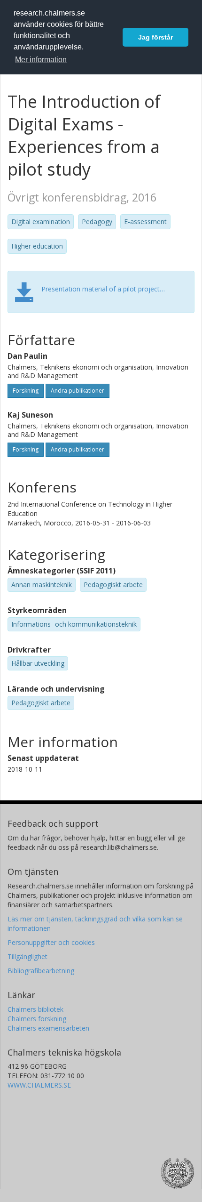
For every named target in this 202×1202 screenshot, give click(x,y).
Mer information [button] (41, 60)
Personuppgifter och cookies (51, 942)
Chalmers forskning (37, 1018)
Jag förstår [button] (155, 37)
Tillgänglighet (27, 956)
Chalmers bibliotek (35, 1009)
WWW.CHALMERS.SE (39, 1085)
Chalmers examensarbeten (48, 1028)
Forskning (26, 391)
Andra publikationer (77, 391)
